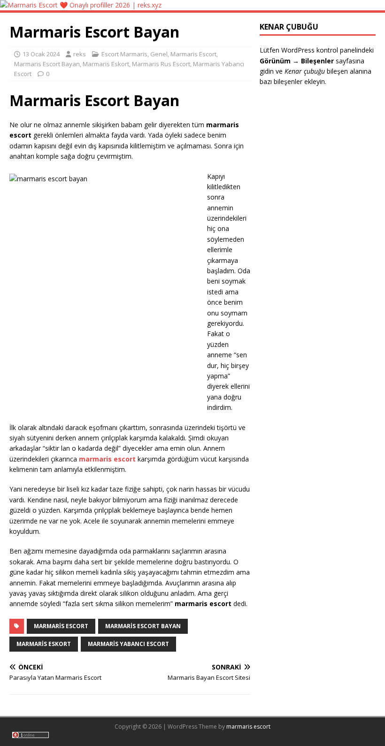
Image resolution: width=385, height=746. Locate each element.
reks (79, 54)
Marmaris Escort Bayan (47, 64)
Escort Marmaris (124, 54)
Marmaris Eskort (106, 64)
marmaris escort (248, 727)
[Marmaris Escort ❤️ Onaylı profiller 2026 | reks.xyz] (81, 4)
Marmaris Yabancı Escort (128, 644)
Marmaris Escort (193, 54)
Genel (159, 54)
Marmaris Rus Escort (161, 64)
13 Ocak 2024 (41, 54)
